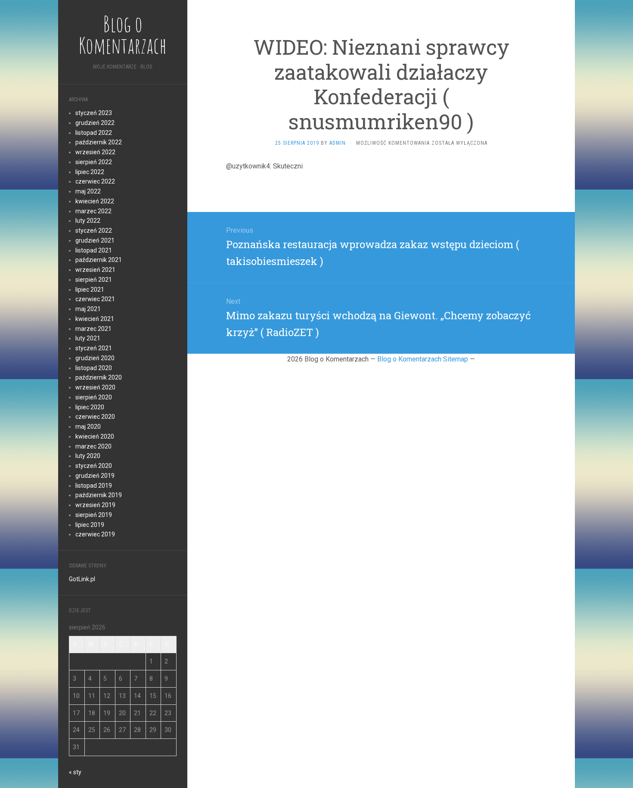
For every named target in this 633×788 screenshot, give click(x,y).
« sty (75, 772)
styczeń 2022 (93, 230)
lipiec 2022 (89, 171)
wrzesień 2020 (95, 387)
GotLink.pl (82, 579)
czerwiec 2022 (95, 181)
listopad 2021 (93, 250)
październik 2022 (98, 142)
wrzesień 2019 (95, 504)
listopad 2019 (93, 485)
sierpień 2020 (93, 397)
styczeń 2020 (93, 465)
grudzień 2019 (95, 475)
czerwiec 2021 (95, 299)
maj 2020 (88, 426)
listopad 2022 (93, 132)
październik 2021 (98, 259)
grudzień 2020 (95, 358)
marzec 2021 (93, 328)
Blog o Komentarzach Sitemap (422, 359)
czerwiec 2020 (95, 416)
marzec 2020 (93, 446)
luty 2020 (87, 455)
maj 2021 (88, 308)
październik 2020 (98, 377)
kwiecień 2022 (94, 201)
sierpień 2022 (93, 162)
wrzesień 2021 (95, 269)
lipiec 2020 (89, 407)
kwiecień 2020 (94, 436)
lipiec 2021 (89, 289)
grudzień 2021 (95, 240)
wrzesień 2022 (95, 152)
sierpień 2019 (93, 514)
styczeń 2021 (93, 348)
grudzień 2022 (95, 122)
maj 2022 (88, 191)
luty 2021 (87, 338)
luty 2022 (87, 220)
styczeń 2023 (93, 112)
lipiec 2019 (89, 524)
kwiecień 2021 (94, 318)
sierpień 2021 (93, 279)
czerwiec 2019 (95, 534)
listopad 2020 (93, 367)
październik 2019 (98, 495)
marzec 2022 (93, 211)
